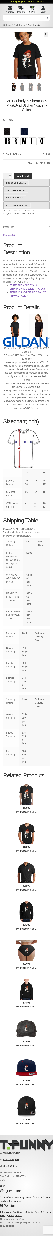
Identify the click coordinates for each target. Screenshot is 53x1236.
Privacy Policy (15, 1215)
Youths (31, 213)
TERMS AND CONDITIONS (23, 285)
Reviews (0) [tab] (9, 235)
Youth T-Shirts (19, 25)
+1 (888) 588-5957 (12, 1166)
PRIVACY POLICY (19, 296)
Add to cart (23, 176)
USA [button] (5, 529)
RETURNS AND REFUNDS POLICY (28, 292)
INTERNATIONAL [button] (26, 529)
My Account (27, 1197)
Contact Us (15, 1201)
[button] (46, 34)
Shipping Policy (33, 1212)
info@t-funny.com (11, 1159)
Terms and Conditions (12, 1212)
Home (8, 25)
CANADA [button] (12, 529)
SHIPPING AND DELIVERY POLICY (27, 289)
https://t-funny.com (11, 1153)
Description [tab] (8, 227)
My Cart (39, 1197)
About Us (14, 1197)
